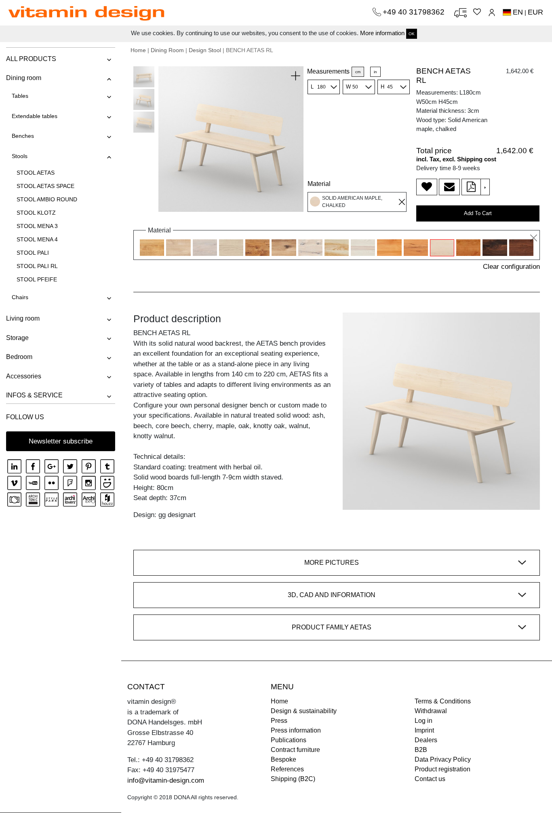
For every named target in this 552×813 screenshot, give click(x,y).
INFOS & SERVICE (34, 395)
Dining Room (167, 50)
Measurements (328, 71)
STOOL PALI (33, 252)
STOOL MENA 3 (37, 226)
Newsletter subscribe (61, 441)
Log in (423, 720)
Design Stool (205, 50)
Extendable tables (34, 116)
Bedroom (19, 356)
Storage (17, 337)
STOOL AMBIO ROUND (47, 199)
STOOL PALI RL (37, 266)
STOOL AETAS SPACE (45, 186)
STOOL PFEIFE (37, 279)
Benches (23, 136)
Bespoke (283, 759)
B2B (421, 749)
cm (357, 72)
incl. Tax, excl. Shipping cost (456, 159)
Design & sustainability (304, 710)
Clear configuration (511, 266)
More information (382, 33)
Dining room (23, 77)
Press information (296, 730)
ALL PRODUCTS (31, 58)
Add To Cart (478, 213)
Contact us (430, 778)
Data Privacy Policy (443, 759)
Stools (19, 156)
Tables (20, 96)
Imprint (424, 730)
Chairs (20, 297)
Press (279, 720)
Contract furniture (295, 749)
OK (412, 34)
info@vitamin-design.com (165, 780)
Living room (23, 318)
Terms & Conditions (443, 701)
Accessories (23, 376)
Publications (288, 740)
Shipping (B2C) (293, 778)
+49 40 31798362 (415, 12)
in (375, 72)
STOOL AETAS (36, 172)
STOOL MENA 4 (37, 239)
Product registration (442, 769)
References (287, 769)
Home (138, 50)
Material (319, 183)
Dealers (426, 740)
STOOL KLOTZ (36, 212)
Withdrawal (431, 710)
